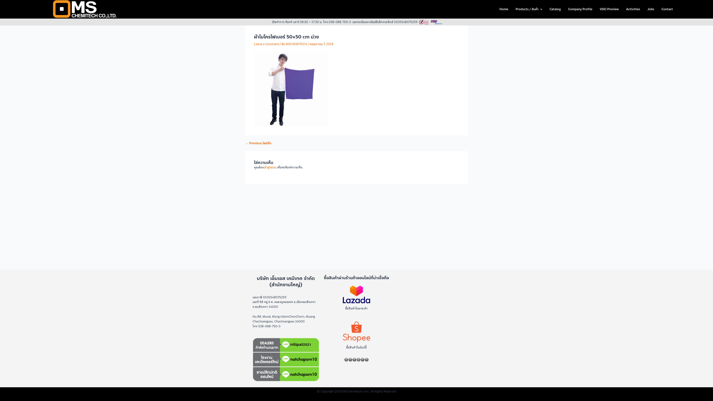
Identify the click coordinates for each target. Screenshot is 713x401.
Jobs (650, 9)
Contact (667, 9)
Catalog (555, 9)
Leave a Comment (266, 44)
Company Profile (580, 9)
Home (503, 9)
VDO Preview (609, 9)
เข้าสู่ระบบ (270, 167)
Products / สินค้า (527, 9)
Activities (633, 9)
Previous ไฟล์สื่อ (258, 143)
